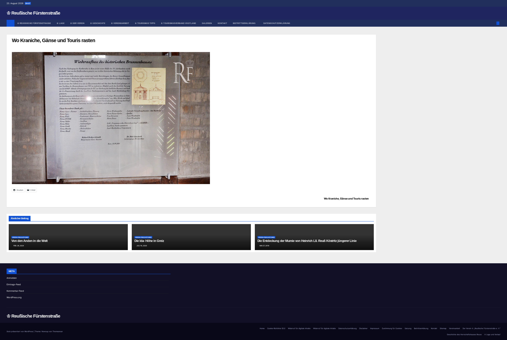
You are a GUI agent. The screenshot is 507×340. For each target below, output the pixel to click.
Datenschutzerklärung (276, 23)
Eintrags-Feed (14, 284)
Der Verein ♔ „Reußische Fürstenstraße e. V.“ (481, 328)
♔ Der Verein (77, 23)
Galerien (207, 23)
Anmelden (12, 278)
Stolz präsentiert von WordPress (20, 331)
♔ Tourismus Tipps (145, 23)
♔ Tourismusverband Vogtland (178, 23)
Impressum (374, 328)
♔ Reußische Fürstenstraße (33, 12)
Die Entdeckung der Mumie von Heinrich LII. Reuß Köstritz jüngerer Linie (306, 241)
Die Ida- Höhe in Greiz (149, 241)
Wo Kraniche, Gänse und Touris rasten (346, 198)
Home (262, 328)
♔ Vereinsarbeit (120, 23)
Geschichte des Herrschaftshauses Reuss (464, 334)
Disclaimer (363, 328)
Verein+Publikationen (20, 237)
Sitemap (443, 328)
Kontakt (222, 23)
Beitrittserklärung (244, 23)
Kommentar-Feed (15, 291)
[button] (493, 23)
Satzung (408, 328)
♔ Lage (60, 23)
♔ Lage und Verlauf (492, 334)
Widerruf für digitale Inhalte (299, 328)
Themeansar (58, 331)
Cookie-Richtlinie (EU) (276, 328)
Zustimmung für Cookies (392, 328)
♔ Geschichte (97, 23)
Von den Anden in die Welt (29, 241)
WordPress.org (14, 297)
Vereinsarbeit (454, 328)
